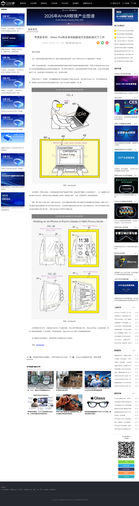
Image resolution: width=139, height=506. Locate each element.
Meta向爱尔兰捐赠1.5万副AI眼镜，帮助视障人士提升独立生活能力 (126, 47)
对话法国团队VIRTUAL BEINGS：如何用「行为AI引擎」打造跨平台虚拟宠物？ (123, 336)
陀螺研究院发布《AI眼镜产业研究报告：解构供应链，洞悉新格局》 (123, 355)
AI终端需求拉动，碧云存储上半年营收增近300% (126, 54)
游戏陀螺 (26, 489)
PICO (41, 489)
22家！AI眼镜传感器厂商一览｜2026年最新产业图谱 (123, 372)
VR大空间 (65, 3)
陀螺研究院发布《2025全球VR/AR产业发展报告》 (123, 382)
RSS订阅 (126, 476)
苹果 (67, 43)
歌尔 (31, 489)
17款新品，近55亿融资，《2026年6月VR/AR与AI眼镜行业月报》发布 (123, 359)
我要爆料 (126, 473)
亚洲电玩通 (52, 489)
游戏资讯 (44, 3)
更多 (135, 74)
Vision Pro (78, 43)
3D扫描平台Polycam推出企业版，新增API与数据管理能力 (126, 61)
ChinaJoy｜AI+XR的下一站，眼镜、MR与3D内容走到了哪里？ (123, 312)
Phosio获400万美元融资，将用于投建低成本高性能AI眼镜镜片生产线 (123, 425)
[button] (66, 23)
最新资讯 (23, 3)
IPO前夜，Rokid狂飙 (119, 415)
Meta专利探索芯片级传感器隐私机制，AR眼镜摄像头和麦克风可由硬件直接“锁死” (126, 34)
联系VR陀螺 (126, 465)
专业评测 (33, 3)
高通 (34, 489)
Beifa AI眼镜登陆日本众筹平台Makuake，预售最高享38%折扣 (126, 44)
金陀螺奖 (76, 3)
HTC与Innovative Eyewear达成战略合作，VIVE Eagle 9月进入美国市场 (126, 30)
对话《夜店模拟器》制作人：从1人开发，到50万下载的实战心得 (123, 333)
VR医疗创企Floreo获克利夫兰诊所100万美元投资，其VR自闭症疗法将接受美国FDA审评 (123, 429)
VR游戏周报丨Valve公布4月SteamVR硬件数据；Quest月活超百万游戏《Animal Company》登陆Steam (123, 369)
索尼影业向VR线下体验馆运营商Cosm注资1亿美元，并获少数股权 (123, 408)
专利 (70, 43)
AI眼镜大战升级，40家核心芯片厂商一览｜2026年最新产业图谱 (123, 365)
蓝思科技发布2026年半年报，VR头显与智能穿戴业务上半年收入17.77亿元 (126, 51)
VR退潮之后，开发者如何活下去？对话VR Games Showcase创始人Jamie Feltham (123, 316)
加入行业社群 (126, 469)
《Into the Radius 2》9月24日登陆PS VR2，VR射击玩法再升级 (126, 41)
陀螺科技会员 (87, 3)
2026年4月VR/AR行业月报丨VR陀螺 (123, 376)
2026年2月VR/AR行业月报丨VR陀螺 (123, 386)
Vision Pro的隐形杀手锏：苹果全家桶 (85, 357)
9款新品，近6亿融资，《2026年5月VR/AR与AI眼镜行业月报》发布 (123, 362)
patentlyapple (40, 345)
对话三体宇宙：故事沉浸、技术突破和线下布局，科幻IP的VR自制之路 (123, 343)
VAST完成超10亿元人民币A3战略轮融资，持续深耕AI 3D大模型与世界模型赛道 (123, 405)
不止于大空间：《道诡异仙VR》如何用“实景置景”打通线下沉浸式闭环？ (123, 339)
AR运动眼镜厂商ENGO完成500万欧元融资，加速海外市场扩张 (123, 402)
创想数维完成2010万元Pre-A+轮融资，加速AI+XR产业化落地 (123, 412)
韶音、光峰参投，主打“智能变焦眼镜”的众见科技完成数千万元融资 (123, 422)
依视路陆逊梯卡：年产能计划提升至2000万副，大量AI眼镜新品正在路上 (123, 329)
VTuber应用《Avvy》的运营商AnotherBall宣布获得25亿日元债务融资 (123, 418)
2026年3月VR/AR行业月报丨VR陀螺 (123, 379)
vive (38, 489)
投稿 (126, 462)
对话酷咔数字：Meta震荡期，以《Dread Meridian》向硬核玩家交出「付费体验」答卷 (123, 322)
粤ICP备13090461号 (82, 500)
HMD (73, 43)
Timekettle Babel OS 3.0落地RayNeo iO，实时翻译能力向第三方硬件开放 (126, 37)
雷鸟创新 (46, 489)
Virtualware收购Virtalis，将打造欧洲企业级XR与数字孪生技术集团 (123, 398)
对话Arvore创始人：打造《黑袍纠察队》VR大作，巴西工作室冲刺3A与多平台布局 (123, 319)
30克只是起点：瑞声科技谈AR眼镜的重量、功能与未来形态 (123, 326)
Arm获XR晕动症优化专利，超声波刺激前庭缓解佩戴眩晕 (126, 58)
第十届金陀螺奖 (5, 489)
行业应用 (54, 3)
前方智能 (20, 489)
